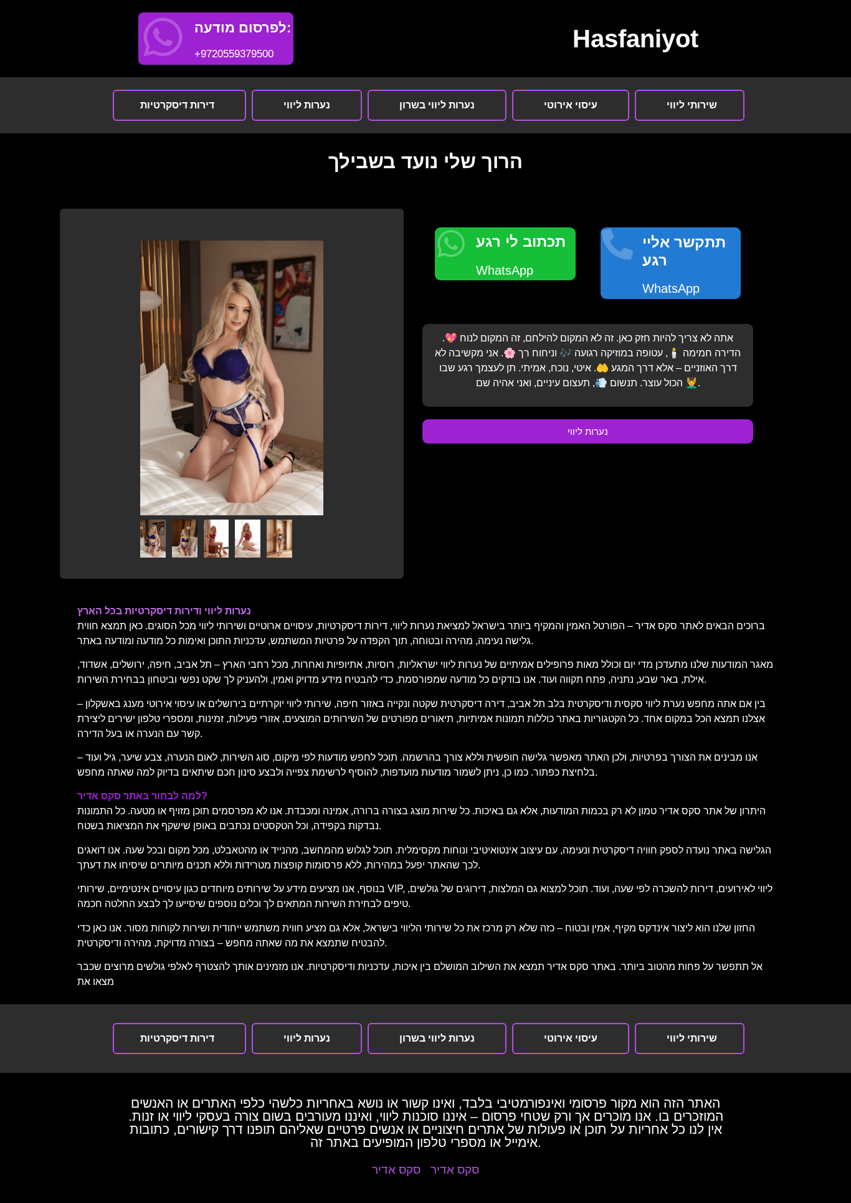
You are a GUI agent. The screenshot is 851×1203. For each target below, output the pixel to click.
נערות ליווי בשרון (437, 105)
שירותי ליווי (692, 105)
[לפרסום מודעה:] (163, 37)
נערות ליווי (306, 105)
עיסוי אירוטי (570, 105)
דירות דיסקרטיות (177, 105)
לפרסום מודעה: (242, 28)
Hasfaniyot (635, 38)
